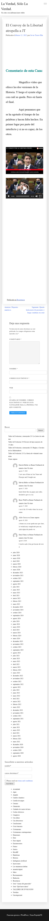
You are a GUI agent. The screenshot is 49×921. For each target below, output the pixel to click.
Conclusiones (17, 823)
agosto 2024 (17, 618)
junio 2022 (16, 693)
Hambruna (16, 855)
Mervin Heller (23, 482)
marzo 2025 (17, 598)
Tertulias (15, 892)
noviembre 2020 (18, 747)
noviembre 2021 (18, 713)
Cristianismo (17, 829)
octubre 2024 (17, 613)
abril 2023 (16, 664)
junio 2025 (16, 590)
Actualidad (16, 789)
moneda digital (17, 869)
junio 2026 (16, 555)
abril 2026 (16, 561)
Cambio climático (18, 798)
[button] (24, 188)
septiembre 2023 (18, 650)
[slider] (22, 196)
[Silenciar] (36, 196)
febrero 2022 (17, 704)
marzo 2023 (17, 667)
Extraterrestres (17, 843)
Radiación (16, 878)
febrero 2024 (17, 636)
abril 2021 (16, 733)
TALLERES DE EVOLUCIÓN (23, 889)
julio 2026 (16, 552)
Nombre (13, 369)
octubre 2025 (17, 578)
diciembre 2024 (18, 607)
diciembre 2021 (18, 710)
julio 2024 (16, 621)
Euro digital (17, 841)
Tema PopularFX (36, 915)
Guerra (15, 849)
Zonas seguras (12, 459)
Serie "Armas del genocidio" (22, 884)
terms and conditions (25, 781)
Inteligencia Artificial (20, 861)
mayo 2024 (16, 627)
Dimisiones (16, 835)
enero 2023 (16, 673)
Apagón (15, 795)
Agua (14, 792)
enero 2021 (16, 742)
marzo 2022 (17, 701)
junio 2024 (16, 624)
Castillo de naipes (18, 801)
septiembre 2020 (18, 753)
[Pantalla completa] (40, 196)
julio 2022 (16, 690)
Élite (14, 838)
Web (11, 388)
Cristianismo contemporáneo (22, 832)
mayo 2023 (16, 661)
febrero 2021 (17, 739)
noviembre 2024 (18, 610)
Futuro (15, 846)
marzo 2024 (17, 633)
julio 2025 (16, 587)
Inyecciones (16, 864)
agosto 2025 (17, 584)
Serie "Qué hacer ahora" (20, 886)
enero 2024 (16, 638)
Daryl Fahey (23, 535)
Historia (15, 858)
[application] (24, 188)
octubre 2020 (17, 750)
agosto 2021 (17, 721)
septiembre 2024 (18, 615)
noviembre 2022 (18, 678)
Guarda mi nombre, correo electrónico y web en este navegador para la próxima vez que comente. (23, 403)
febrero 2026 (17, 567)
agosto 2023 (17, 653)
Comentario (15, 339)
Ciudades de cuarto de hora (21, 809)
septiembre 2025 (18, 581)
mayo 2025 (16, 593)
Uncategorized (17, 895)
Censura (15, 803)
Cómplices (16, 815)
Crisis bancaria (17, 826)
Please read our (19, 781)
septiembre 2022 (18, 684)
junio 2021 (16, 727)
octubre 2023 (17, 647)
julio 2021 (16, 724)
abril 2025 (16, 595)
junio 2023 (16, 658)
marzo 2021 (17, 736)
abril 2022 (16, 699)
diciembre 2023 (18, 641)
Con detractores (18, 821)
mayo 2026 (16, 558)
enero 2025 (16, 604)
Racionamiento (17, 875)
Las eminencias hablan (20, 866)
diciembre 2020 (18, 744)
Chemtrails (16, 806)
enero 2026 (16, 570)
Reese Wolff (23, 500)
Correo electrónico (19, 378)
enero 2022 (16, 707)
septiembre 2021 (18, 719)
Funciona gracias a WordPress (18, 915)
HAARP (15, 852)
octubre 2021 (17, 716)
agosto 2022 (17, 687)
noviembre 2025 (18, 575)
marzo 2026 (17, 564)
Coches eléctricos (18, 812)
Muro (14, 872)
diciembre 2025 (18, 573)
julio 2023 (16, 656)
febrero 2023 (17, 670)
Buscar (7, 427)
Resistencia (21, 300)
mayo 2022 (16, 696)
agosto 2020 (17, 756)
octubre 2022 (17, 681)
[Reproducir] (9, 196)
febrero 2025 (17, 601)
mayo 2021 (16, 730)
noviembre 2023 (18, 644)
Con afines (16, 818)
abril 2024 (16, 630)
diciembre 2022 (18, 676)
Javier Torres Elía (36, 35)
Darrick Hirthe (23, 465)
